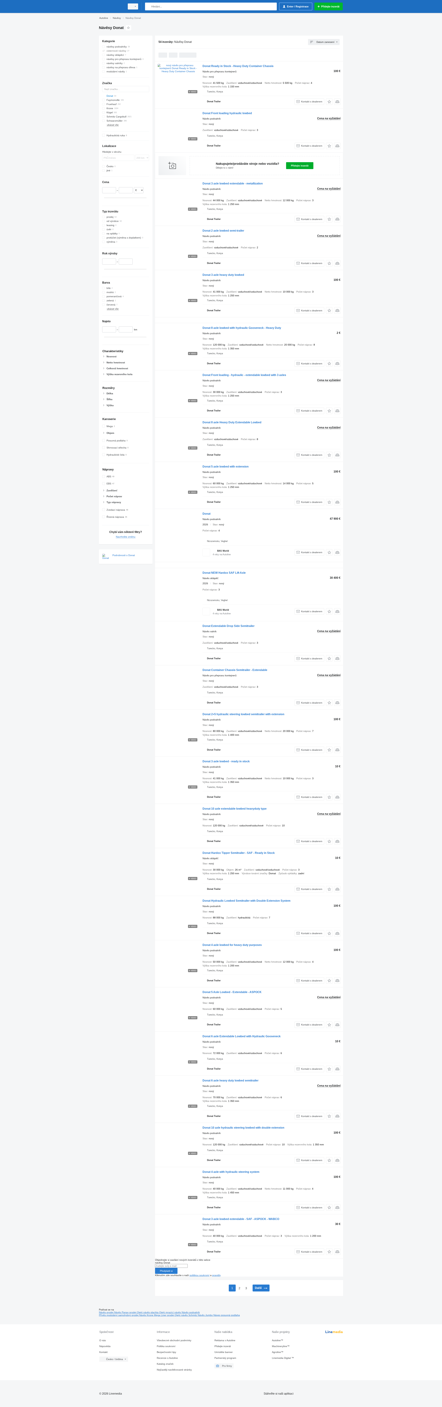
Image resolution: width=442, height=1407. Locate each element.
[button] (329, 101)
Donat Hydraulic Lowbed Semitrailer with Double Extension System (246, 900)
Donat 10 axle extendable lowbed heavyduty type (235, 808)
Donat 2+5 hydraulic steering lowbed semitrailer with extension (243, 714)
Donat (206, 513)
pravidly (216, 1275)
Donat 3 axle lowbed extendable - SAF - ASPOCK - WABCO (241, 1219)
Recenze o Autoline (167, 1358)
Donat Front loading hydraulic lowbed (227, 113)
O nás (102, 1340)
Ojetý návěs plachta (148, 1312)
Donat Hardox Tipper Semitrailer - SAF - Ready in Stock (239, 852)
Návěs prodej (106, 1312)
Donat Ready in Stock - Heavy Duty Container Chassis (238, 66)
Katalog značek (165, 1363)
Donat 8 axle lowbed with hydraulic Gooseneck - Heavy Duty (242, 327)
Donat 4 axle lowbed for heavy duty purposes (232, 944)
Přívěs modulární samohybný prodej (119, 1315)
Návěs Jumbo (205, 1315)
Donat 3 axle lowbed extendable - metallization (233, 183)
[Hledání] (148, 6)
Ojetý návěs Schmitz (186, 1315)
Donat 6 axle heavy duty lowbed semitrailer (230, 1080)
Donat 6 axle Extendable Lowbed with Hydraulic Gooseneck (242, 1036)
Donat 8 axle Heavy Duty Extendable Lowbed (232, 422)
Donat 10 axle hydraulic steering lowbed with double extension (243, 1127)
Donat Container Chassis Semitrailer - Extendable (235, 670)
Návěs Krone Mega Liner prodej (157, 1315)
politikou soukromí (199, 1275)
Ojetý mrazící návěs (170, 1312)
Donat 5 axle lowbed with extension (226, 466)
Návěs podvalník (191, 1312)
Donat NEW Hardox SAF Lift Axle (224, 572)
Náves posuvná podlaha (226, 1315)
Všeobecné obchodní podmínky (174, 1340)
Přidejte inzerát (300, 165)
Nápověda (104, 1346)
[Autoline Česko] (111, 6)
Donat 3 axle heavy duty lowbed (223, 274)
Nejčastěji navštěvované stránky (174, 1369)
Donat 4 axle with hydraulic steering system (231, 1171)
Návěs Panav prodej (125, 1312)
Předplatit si (166, 1271)
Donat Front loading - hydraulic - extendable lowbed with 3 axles (244, 375)
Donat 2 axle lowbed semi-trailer (223, 230)
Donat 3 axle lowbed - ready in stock (226, 761)
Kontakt (103, 1352)
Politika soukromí (166, 1346)
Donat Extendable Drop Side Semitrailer (228, 625)
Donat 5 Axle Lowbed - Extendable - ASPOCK (232, 992)
